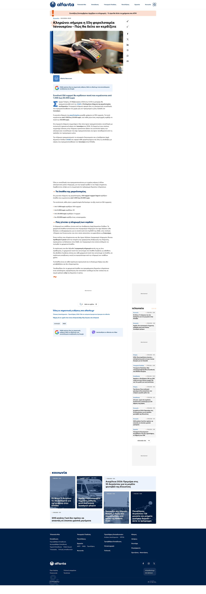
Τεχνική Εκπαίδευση (56, 547)
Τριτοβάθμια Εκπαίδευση (112, 541)
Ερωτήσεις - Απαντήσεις (139, 552)
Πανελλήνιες (125, 4)
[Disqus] (89, 363)
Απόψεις (134, 539)
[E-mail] (127, 61)
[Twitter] (127, 39)
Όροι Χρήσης (54, 570)
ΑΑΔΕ (68, 139)
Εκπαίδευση (95, 4)
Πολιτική (107, 550)
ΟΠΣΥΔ (122, 537)
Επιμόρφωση (135, 548)
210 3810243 (149, 573)
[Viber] (127, 50)
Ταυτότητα (67, 573)
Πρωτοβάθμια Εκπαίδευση (58, 542)
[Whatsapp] (127, 56)
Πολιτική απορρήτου (70, 570)
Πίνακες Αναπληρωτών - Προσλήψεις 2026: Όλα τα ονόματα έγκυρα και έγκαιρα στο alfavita (81, 314)
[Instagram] (149, 563)
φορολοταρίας (75, 115)
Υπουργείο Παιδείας (110, 4)
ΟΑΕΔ (84, 546)
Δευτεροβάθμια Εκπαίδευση (58, 544)
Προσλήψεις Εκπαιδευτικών (113, 534)
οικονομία (57, 323)
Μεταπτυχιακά (109, 546)
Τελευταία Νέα (81, 4)
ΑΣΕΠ (78, 546)
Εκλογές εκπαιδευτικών (66, 549)
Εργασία (137, 4)
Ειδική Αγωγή (67, 547)
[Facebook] (127, 34)
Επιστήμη (134, 543)
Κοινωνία (148, 4)
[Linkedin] (127, 45)
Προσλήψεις (91, 546)
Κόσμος (134, 534)
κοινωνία (59, 473)
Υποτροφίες (53, 549)
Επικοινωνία (53, 573)
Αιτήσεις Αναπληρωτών (111, 537)
